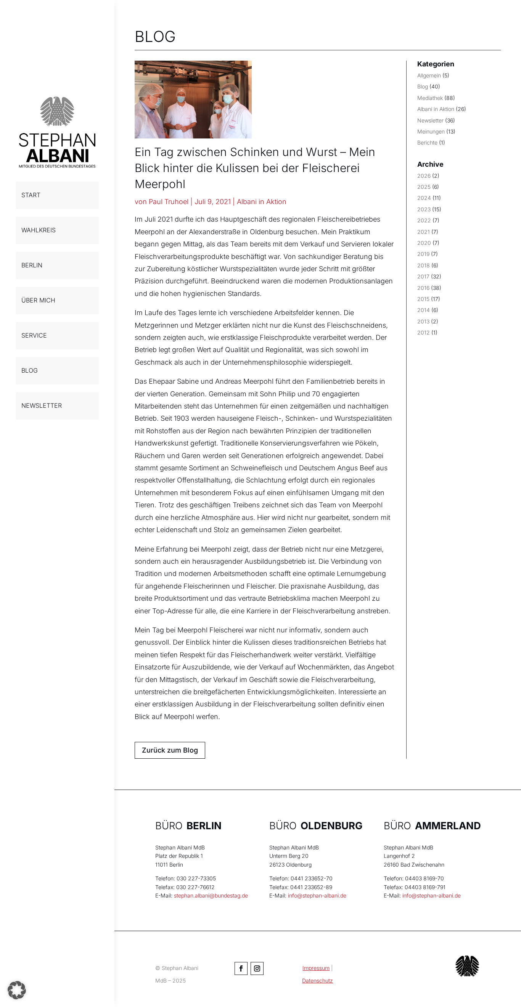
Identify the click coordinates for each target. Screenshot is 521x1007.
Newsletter (430, 120)
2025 (424, 186)
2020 (424, 243)
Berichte (427, 142)
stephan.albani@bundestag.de (211, 895)
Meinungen (431, 131)
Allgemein (429, 75)
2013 (423, 321)
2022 (424, 220)
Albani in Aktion (261, 202)
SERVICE (34, 335)
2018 (423, 265)
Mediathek (430, 98)
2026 (424, 175)
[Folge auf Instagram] (257, 968)
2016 (423, 288)
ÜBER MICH (38, 300)
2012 (423, 332)
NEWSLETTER (41, 405)
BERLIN (31, 265)
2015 (423, 299)
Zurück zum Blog (170, 750)
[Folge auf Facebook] (241, 968)
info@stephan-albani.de (317, 895)
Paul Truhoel (168, 202)
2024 (424, 198)
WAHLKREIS (38, 230)
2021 (423, 231)
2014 (423, 310)
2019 (423, 254)
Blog (422, 86)
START (30, 195)
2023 (424, 209)
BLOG (29, 370)
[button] (17, 990)
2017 (423, 276)
